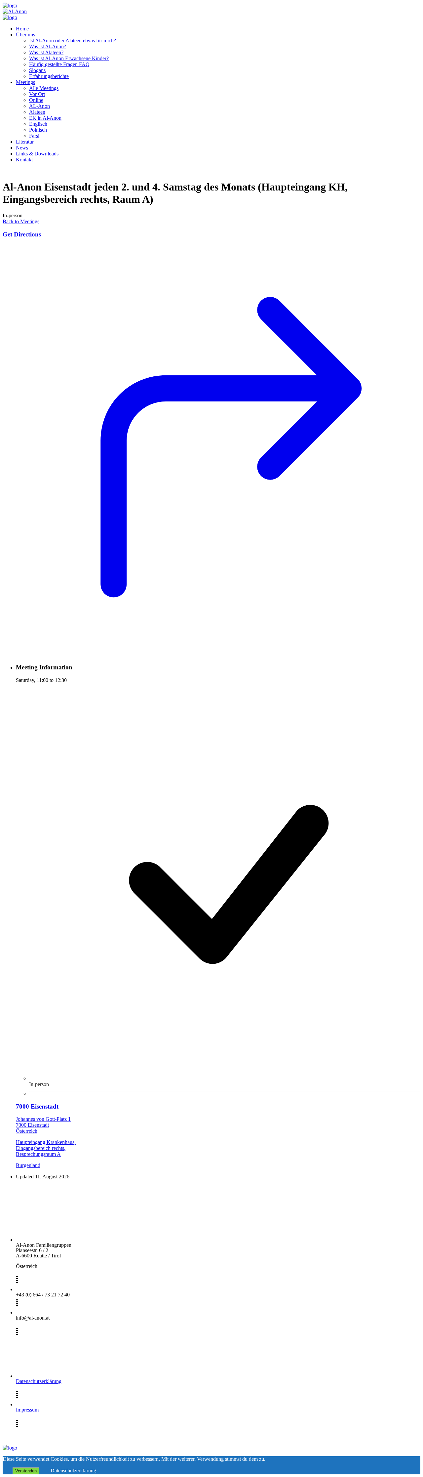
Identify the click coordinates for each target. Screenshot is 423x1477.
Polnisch (38, 130)
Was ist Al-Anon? (47, 46)
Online (36, 100)
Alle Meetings (43, 88)
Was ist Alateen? (46, 52)
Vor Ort (37, 94)
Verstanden (26, 1470)
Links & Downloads (37, 153)
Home (22, 28)
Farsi (34, 136)
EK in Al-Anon (45, 118)
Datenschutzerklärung (38, 1381)
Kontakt (24, 159)
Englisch (38, 124)
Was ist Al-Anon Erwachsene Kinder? (69, 58)
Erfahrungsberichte (49, 76)
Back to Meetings (21, 221)
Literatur (25, 142)
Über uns (25, 34)
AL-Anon (39, 106)
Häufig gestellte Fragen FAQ (59, 64)
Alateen (37, 112)
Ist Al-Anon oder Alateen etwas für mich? (72, 40)
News (22, 147)
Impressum (27, 1410)
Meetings (25, 82)
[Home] (10, 5)
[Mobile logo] (10, 1448)
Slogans (37, 70)
